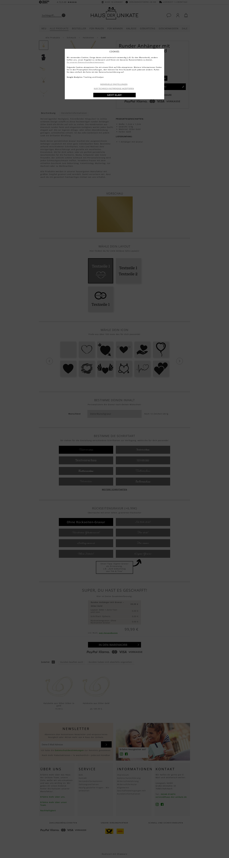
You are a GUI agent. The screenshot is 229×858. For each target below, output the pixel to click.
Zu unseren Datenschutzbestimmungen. (86, 62)
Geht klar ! (114, 95)
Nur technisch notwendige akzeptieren (114, 88)
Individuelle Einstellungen (113, 84)
